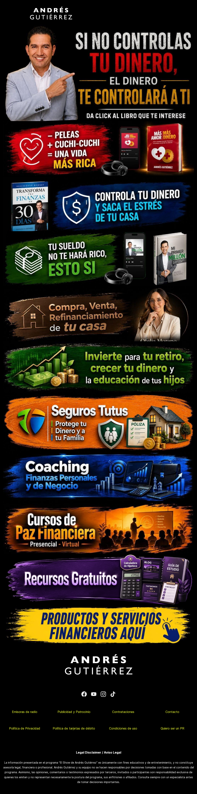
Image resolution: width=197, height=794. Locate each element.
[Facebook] (84, 694)
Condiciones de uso (123, 728)
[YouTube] (94, 694)
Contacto (172, 712)
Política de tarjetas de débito (74, 728)
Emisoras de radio (24, 712)
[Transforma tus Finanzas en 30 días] (98, 178)
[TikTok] (113, 694)
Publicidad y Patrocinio (74, 712)
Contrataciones (123, 712)
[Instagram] (103, 694)
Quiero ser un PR (172, 728)
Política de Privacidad (24, 728)
